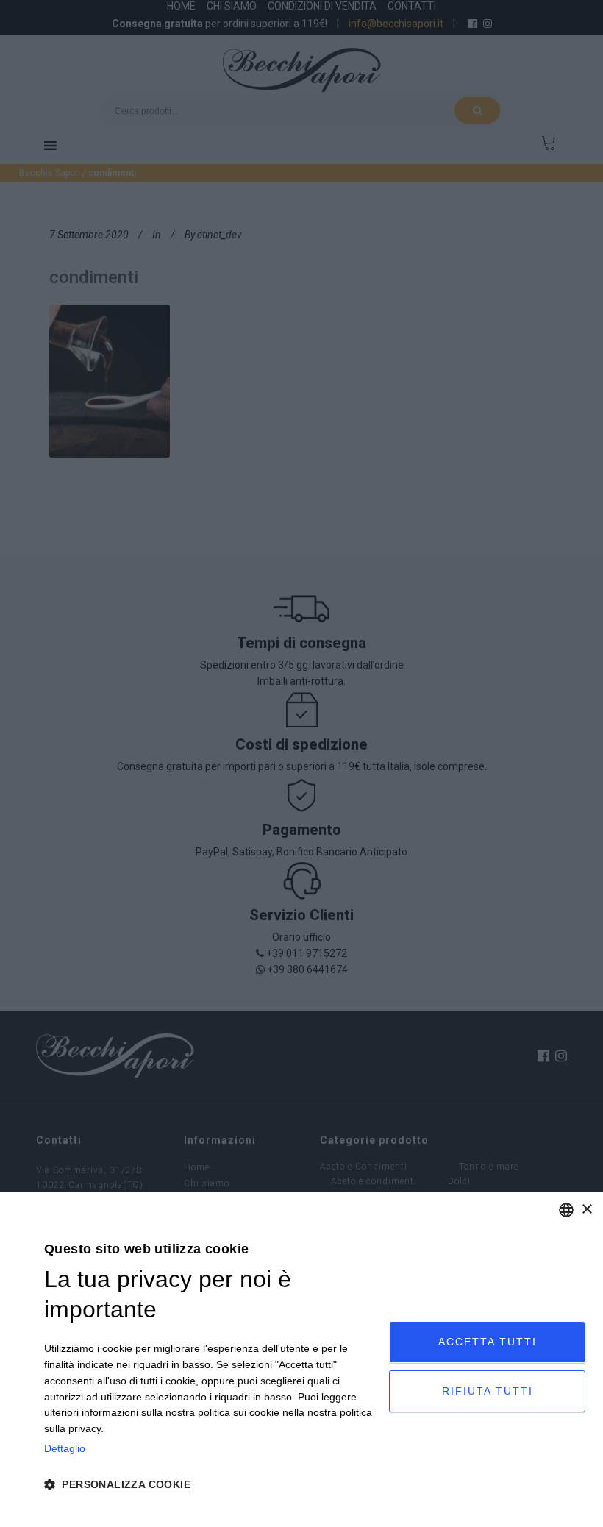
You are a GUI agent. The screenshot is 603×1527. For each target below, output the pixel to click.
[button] (211, 1485)
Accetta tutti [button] (487, 1342)
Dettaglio (64, 1448)
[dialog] (301, 1359)
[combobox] (566, 1210)
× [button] (586, 1209)
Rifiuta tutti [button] (487, 1391)
